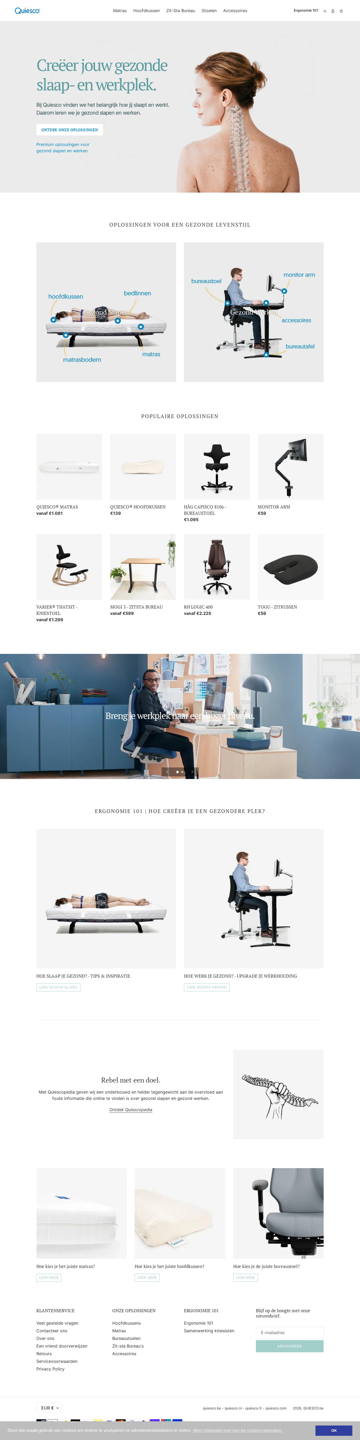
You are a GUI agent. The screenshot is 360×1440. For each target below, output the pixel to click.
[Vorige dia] (167, 772)
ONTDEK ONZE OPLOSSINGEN (69, 129)
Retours (44, 1353)
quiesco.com (276, 1408)
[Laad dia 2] (182, 772)
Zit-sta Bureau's (128, 1346)
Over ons (45, 1338)
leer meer (49, 1278)
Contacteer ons (51, 1330)
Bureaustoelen (126, 1338)
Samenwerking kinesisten (209, 1330)
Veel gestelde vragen (57, 1323)
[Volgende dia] (192, 772)
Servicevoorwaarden (56, 1361)
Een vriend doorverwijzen (61, 1346)
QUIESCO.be (313, 1408)
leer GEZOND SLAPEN (58, 987)
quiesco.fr (253, 1408)
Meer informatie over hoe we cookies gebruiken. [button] (238, 1430)
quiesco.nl (233, 1408)
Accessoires (124, 1353)
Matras (119, 1330)
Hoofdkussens (126, 1323)
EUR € (47, 1407)
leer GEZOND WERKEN (207, 987)
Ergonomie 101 (198, 1323)
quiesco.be (212, 1408)
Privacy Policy (50, 1369)
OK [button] (334, 1430)
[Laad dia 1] (177, 772)
